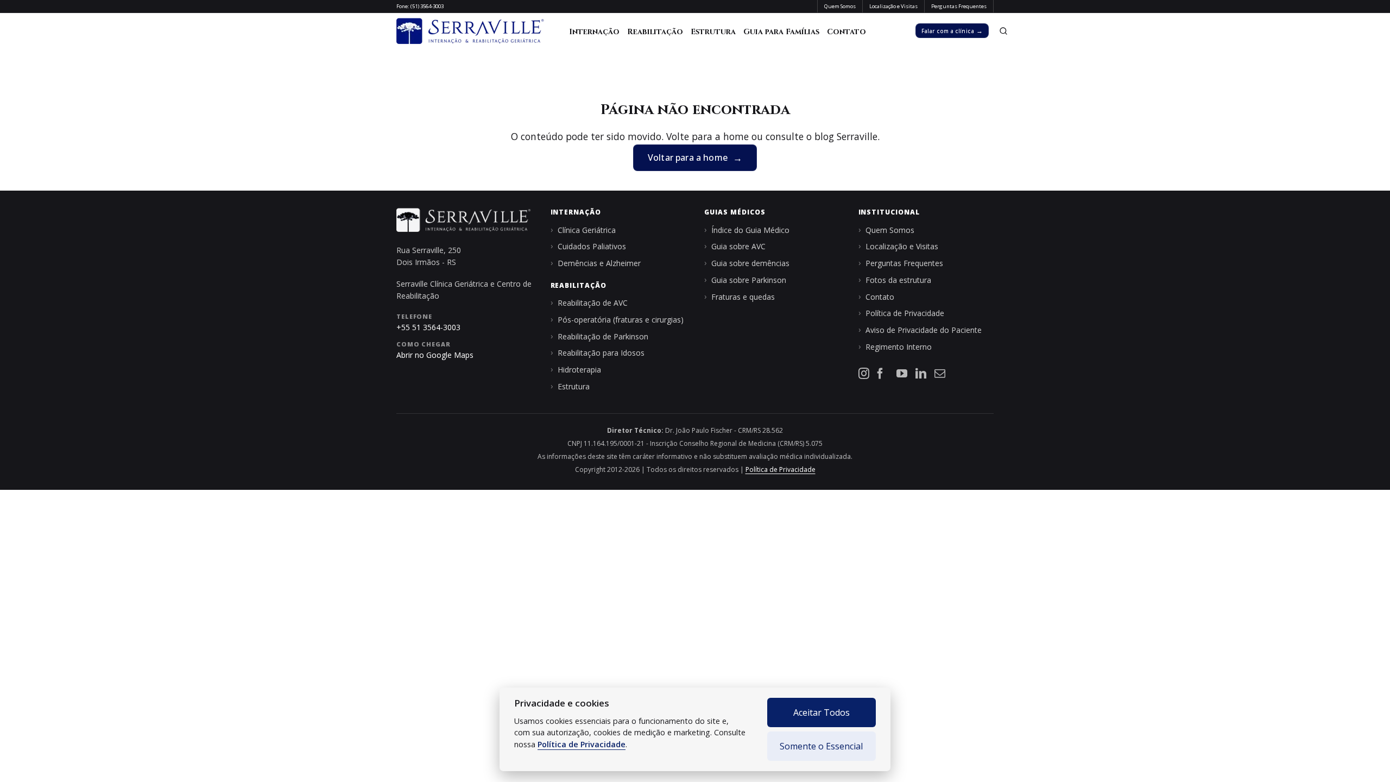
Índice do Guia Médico (750, 230)
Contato (846, 32)
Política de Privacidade (582, 744)
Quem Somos (889, 230)
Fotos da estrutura (898, 280)
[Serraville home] (471, 31)
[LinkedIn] (920, 373)
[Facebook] (882, 373)
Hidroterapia (579, 369)
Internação (594, 32)
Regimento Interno (898, 347)
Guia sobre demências (750, 263)
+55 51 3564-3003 (428, 327)
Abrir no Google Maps (434, 355)
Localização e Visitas (901, 246)
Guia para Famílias (781, 32)
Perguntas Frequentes (904, 263)
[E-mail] (939, 373)
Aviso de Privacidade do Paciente (923, 330)
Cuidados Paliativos (592, 246)
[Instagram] (863, 373)
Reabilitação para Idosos (601, 353)
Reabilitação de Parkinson (603, 336)
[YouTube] (901, 373)
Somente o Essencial (821, 746)
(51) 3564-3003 (427, 6)
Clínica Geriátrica (587, 230)
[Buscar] (1003, 30)
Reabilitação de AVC (593, 303)
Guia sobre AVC (738, 246)
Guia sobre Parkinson (748, 280)
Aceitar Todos (821, 712)
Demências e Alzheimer (599, 263)
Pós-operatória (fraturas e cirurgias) (621, 319)
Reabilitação (655, 32)
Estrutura (713, 32)
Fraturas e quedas (743, 297)
